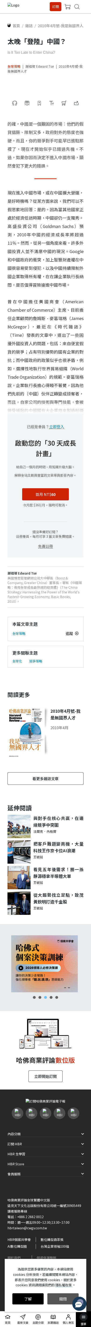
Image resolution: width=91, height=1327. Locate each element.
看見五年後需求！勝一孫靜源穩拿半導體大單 (58, 872)
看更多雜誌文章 (45, 778)
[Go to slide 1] (34, 997)
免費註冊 (45, 546)
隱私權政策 (63, 1285)
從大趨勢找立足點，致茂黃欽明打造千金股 (58, 898)
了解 (28, 1299)
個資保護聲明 (46, 1257)
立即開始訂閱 (45, 1076)
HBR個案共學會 (19, 1239)
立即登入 (56, 426)
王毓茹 (38, 857)
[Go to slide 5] (56, 997)
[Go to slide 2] (39, 997)
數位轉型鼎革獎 (52, 1239)
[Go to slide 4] (51, 997)
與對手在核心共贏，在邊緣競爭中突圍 (58, 821)
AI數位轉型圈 (17, 1246)
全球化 (17, 661)
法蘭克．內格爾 (44, 831)
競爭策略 (35, 661)
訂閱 (55, 6)
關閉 (63, 1299)
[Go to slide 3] (45, 997)
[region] (45, 963)
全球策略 (14, 66)
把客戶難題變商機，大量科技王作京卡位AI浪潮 (58, 847)
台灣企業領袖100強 (55, 1246)
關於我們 (14, 1257)
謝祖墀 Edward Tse (39, 66)
